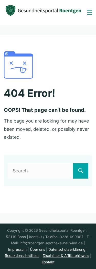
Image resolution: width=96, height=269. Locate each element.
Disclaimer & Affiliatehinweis (66, 255)
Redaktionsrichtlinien (22, 255)
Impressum (17, 249)
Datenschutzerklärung (67, 249)
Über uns (37, 249)
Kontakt (48, 262)
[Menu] (89, 12)
